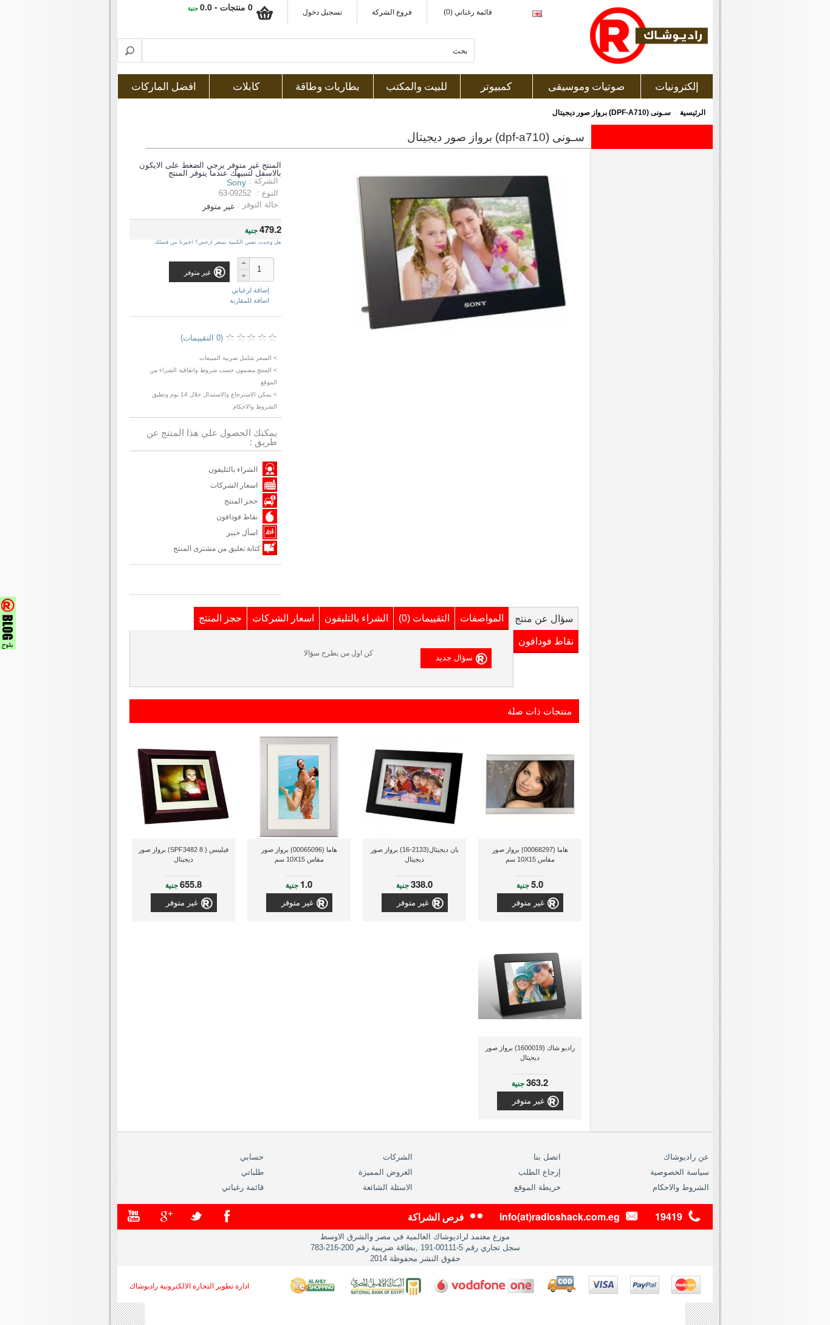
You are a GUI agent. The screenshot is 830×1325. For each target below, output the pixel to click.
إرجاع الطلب (539, 1172)
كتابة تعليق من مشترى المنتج (217, 548)
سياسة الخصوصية (679, 1172)
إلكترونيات (677, 86)
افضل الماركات (163, 86)
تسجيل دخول (322, 12)
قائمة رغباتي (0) (468, 12)
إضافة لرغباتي (250, 290)
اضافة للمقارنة (249, 300)
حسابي (252, 1156)
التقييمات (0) (424, 618)
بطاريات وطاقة (327, 86)
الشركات (398, 1156)
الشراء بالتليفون (233, 469)
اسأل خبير (242, 532)
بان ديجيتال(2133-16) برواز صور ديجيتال (415, 854)
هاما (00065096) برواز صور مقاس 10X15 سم (299, 854)
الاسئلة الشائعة (388, 1187)
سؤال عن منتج (544, 619)
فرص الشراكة (436, 1216)
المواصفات (482, 618)
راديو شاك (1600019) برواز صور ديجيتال (530, 1052)
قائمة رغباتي (243, 1187)
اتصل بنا (547, 1156)
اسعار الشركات (234, 485)
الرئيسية (692, 112)
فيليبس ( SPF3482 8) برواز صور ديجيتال (183, 854)
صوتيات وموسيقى (586, 86)
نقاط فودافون (237, 517)
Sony (236, 182)
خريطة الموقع (537, 1187)
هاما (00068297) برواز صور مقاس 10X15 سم (530, 854)
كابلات (246, 86)
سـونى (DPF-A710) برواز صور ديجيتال (611, 112)
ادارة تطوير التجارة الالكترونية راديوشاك (189, 1286)
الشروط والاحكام (681, 1187)
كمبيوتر (496, 86)
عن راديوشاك (686, 1156)
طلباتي (252, 1172)
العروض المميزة (385, 1172)
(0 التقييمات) (201, 337)
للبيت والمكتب (416, 86)
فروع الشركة (392, 12)
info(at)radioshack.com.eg (559, 1216)
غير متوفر (528, 902)
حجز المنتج (241, 501)
